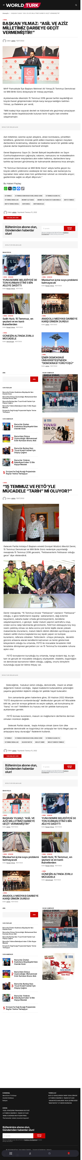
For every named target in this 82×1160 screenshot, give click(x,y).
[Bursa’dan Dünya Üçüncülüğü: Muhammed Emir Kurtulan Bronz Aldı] (6, 438)
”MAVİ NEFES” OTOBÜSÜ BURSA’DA (60, 1103)
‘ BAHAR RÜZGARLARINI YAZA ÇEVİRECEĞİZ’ (63, 1100)
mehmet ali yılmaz (28, 199)
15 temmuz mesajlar (11, 199)
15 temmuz (8, 195)
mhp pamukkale (39, 204)
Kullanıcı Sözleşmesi (30, 1140)
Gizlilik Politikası (8, 1098)
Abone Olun (69, 228)
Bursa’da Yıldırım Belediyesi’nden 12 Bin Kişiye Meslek (19, 406)
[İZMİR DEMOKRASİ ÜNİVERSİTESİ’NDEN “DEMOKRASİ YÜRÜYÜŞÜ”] (60, 342)
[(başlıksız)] (60, 383)
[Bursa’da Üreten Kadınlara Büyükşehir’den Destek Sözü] (6, 426)
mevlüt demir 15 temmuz (56, 742)
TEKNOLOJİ (52, 1093)
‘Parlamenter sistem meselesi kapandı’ (16, 1118)
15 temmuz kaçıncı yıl (53, 195)
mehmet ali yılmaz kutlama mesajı (49, 199)
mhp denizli (26, 204)
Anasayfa (6, 13)
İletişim (5, 1100)
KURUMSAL (6, 1093)
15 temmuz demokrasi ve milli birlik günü (28, 195)
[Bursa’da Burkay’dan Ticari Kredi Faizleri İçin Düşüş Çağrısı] (6, 450)
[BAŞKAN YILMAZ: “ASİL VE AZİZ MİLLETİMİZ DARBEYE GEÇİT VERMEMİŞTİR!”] (21, 803)
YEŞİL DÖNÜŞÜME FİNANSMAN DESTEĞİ (16, 1110)
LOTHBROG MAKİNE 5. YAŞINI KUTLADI (61, 1098)
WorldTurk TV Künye (9, 1095)
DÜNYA (5, 1108)
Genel (5, 19)
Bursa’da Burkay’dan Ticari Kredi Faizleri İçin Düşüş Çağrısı (19, 402)
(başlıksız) (49, 387)
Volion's (49, 1149)
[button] (4, 5)
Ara (4, 373)
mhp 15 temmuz (69, 199)
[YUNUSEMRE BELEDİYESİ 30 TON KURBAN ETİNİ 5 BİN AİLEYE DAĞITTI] (21, 265)
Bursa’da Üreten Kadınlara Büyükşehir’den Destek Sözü (18, 393)
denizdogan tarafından (52, 409)
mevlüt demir (39, 742)
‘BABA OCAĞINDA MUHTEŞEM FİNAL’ (15, 1115)
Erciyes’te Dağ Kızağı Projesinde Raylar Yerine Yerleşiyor (19, 411)
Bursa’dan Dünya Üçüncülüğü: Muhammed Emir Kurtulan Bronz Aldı (20, 397)
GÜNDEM (10, 277)
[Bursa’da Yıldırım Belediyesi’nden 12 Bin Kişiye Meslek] (6, 462)
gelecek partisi (27, 742)
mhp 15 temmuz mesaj (12, 204)
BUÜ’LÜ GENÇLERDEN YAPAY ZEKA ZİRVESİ (62, 1095)
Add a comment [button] (14, 218)
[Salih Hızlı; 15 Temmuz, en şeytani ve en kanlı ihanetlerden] (21, 304)
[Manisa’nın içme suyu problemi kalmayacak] (60, 265)
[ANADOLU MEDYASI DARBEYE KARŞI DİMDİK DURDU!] (60, 304)
